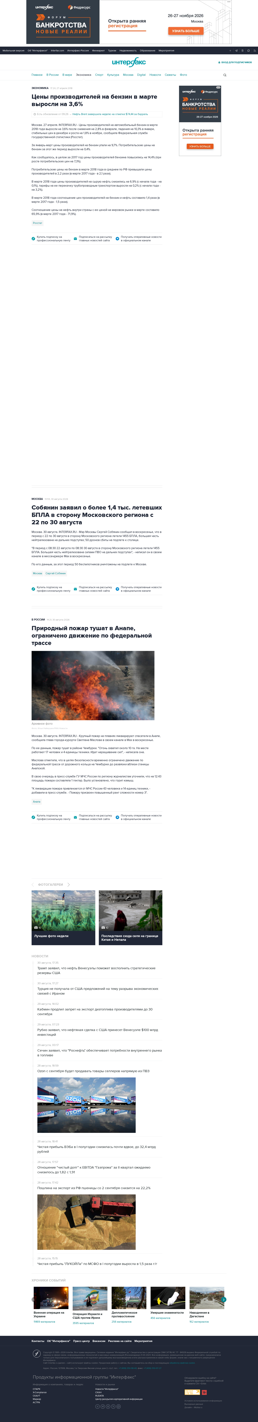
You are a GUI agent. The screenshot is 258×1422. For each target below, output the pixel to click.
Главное (37, 75)
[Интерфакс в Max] (118, 1406)
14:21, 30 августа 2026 (58, 619)
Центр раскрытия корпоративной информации (119, 1399)
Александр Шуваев (90, 324)
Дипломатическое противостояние (124, 1314)
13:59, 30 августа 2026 (56, 499)
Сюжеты (170, 75)
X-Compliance (40, 1392)
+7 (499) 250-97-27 (152, 1368)
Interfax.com (57, 50)
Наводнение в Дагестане (199, 1314)
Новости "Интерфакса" (106, 1389)
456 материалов (160, 1318)
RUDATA (99, 1395)
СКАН (98, 1392)
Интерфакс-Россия (78, 50)
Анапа (36, 801)
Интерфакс (129, 62)
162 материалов (199, 1321)
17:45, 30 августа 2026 (58, 269)
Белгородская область (62, 324)
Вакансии (98, 1341)
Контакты (38, 1341)
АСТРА (36, 1402)
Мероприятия (166, 50)
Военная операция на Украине (49, 1314)
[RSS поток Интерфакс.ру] (113, 1406)
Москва (128, 75)
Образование (147, 50)
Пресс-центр (81, 1341)
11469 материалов (44, 1321)
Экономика (83, 75)
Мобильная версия (13, 50)
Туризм (112, 50)
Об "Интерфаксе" (38, 50)
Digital (141, 75)
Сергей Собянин (56, 573)
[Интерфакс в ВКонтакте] (108, 1406)
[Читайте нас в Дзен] (97, 1406)
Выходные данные (193, 1404)
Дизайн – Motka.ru (193, 1407)
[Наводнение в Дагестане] (207, 1308)
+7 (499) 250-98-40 (128, 1368)
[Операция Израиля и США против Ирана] (90, 1309)
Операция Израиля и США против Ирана (87, 1316)
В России (53, 75)
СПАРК (36, 1389)
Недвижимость (128, 50)
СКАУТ (36, 1395)
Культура (113, 75)
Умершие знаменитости (167, 1313)
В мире (67, 75)
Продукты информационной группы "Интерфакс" (84, 1377)
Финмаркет (98, 50)
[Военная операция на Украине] (51, 1308)
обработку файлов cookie (182, 1363)
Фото (183, 75)
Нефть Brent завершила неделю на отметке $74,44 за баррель (110, 114)
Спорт (99, 75)
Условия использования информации (203, 1400)
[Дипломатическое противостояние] (129, 1308)
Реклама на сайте (120, 1341)
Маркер (37, 1399)
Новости (155, 75)
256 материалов (121, 1321)
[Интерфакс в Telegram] (103, 1406)
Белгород (39, 324)
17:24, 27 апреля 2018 (61, 88)
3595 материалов (83, 1323)
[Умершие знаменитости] (168, 1308)
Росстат (37, 223)
